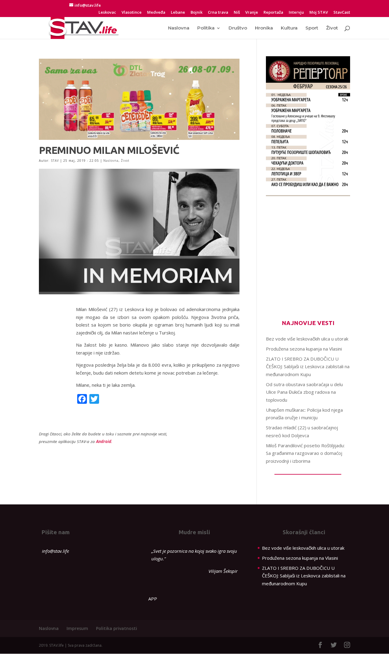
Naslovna (178, 28)
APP (152, 599)
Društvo (238, 28)
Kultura (289, 28)
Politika (206, 28)
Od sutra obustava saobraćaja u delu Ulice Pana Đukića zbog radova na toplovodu (304, 392)
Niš (237, 12)
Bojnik (196, 12)
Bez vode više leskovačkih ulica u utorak (307, 339)
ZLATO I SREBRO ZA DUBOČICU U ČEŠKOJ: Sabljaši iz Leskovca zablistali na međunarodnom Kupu (307, 366)
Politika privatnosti (116, 628)
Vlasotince (132, 12)
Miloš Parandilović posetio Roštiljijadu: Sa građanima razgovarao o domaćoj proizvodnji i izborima (305, 453)
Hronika (264, 28)
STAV (55, 160)
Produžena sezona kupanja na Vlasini (304, 349)
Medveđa (156, 12)
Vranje (251, 12)
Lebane (178, 12)
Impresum (77, 628)
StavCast (341, 12)
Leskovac (107, 12)
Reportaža (273, 12)
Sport (311, 28)
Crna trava (218, 12)
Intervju (296, 12)
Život (332, 28)
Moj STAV (318, 12)
